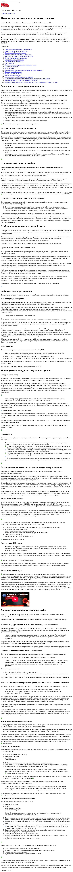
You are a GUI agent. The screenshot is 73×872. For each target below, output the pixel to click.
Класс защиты (9, 63)
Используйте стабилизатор (13, 72)
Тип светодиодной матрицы (14, 61)
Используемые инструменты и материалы (18, 54)
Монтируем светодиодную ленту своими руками (20, 65)
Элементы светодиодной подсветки (16, 51)
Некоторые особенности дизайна (15, 53)
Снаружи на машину (11, 66)
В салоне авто (9, 68)
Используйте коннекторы (13, 75)
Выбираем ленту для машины (14, 60)
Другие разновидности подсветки (16, 58)
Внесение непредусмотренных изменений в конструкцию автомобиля (27, 78)
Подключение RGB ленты (13, 73)
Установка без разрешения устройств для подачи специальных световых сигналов (31, 82)
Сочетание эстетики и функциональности (18, 49)
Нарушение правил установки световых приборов (21, 80)
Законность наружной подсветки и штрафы (19, 77)
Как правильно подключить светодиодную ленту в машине (24, 70)
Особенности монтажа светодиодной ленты (19, 56)
